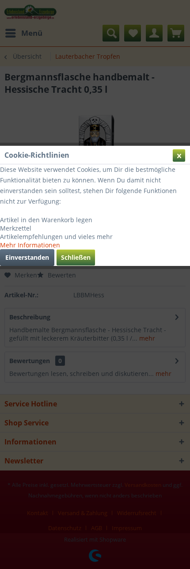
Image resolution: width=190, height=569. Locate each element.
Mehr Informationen (30, 245)
